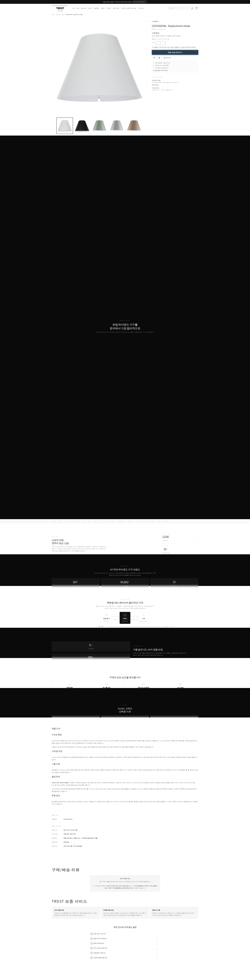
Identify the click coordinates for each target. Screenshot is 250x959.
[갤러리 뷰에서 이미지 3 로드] (99, 126)
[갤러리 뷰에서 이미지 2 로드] (82, 126)
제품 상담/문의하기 (175, 52)
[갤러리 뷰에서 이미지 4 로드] (116, 126)
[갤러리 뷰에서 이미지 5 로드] (134, 126)
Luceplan (155, 21)
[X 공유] (159, 57)
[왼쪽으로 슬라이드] (54, 126)
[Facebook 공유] (154, 57)
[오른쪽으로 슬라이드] (145, 126)
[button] (73, 8)
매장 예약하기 (155, 84)
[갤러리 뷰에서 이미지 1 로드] (65, 126)
